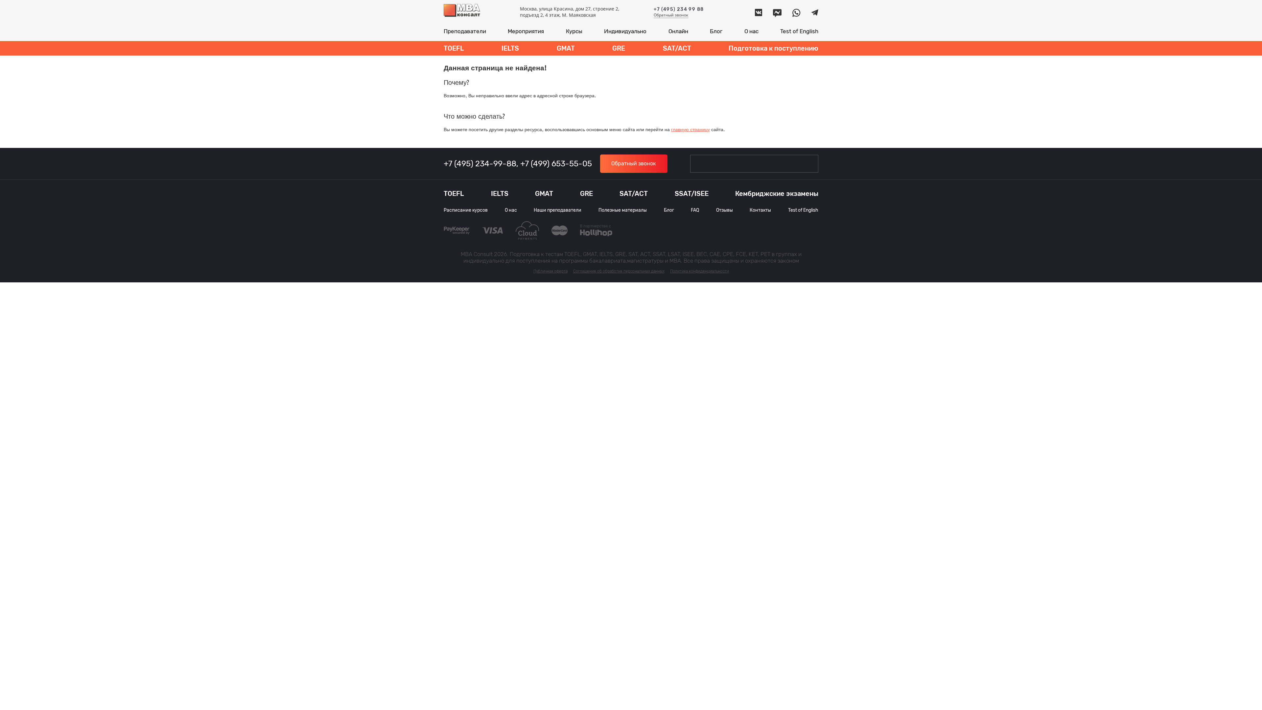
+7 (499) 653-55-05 (556, 163)
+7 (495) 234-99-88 (480, 163)
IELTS (510, 48)
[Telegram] (814, 12)
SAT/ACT (677, 48)
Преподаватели (465, 31)
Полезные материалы (622, 210)
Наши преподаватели (557, 210)
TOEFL (454, 48)
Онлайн (678, 31)
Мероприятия (526, 31)
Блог (716, 31)
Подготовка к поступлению (773, 48)
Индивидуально (625, 31)
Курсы (574, 31)
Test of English (799, 31)
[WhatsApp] (796, 12)
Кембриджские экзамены (776, 194)
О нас (751, 31)
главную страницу (690, 129)
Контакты (760, 210)
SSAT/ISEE (692, 194)
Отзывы (724, 210)
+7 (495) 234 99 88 (679, 9)
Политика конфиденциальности (699, 271)
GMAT (566, 48)
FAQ (695, 210)
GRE (618, 48)
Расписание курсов (466, 210)
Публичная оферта (550, 271)
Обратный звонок (671, 15)
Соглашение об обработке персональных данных (619, 271)
